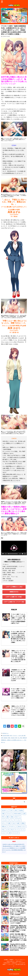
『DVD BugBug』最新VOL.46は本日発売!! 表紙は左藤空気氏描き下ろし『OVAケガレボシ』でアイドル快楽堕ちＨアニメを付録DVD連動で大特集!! (18, 928)
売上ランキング (14, 829)
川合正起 (13, 737)
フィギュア (18, 820)
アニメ (11, 820)
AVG (11, 735)
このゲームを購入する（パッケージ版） (14, 602)
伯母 (24, 735)
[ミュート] (22, 553)
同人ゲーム (17, 816)
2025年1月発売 (6, 735)
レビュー (4, 832)
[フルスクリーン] (25, 553)
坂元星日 (6, 737)
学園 (3, 813)
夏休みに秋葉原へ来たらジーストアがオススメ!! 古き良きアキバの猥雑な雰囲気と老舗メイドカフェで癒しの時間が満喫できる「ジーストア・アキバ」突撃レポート (18, 894)
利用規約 (11, 959)
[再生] (3, 553)
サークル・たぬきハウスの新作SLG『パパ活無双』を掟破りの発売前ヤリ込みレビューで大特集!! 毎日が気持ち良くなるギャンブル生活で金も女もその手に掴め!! (18, 903)
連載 (8, 816)
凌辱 (24, 813)
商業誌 (23, 823)
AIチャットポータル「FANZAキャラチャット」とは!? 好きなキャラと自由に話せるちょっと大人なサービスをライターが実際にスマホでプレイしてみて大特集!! (18, 886)
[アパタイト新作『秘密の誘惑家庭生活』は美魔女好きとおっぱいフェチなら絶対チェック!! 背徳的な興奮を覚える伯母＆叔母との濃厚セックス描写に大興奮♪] (15, 726)
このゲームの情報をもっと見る (14, 586)
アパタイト (15, 735)
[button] (14, 548)
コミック (22, 829)
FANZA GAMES (17, 813)
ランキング (9, 813)
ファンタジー (5, 820)
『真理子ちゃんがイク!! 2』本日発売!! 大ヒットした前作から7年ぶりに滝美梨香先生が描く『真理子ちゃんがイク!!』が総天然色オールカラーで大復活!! (18, 920)
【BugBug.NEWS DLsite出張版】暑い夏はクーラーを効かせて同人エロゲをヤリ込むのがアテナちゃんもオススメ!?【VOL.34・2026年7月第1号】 (18, 947)
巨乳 (16, 737)
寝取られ (4, 826)
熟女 (21, 737)
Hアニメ (4, 823)
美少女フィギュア (22, 826)
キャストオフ (16, 832)
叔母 (2, 737)
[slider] (13, 553)
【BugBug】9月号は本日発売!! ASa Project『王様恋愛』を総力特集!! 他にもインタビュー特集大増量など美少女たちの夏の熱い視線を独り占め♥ (18, 869)
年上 (19, 737)
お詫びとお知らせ (10, 961)
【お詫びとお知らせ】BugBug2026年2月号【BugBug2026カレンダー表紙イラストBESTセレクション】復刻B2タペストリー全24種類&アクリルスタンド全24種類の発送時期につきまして (14, 848)
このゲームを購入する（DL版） (14, 597)
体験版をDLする (14, 591)
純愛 (18, 823)
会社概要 (6, 959)
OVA (14, 823)
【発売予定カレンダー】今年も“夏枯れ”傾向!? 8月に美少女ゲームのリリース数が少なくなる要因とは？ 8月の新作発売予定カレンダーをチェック (18, 877)
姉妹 (9, 737)
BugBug (21, 810)
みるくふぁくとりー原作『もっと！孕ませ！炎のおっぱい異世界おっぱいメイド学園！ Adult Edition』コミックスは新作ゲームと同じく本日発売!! (18, 911)
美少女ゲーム (5, 733)
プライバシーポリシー (19, 959)
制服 (12, 816)
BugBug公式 (14, 962)
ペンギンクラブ (10, 964)
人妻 (9, 832)
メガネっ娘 (20, 735)
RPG (3, 816)
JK (8, 829)
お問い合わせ (18, 961)
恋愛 (9, 823)
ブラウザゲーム (12, 826)
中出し (3, 829)
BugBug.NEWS (7, 962)
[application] (14, 548)
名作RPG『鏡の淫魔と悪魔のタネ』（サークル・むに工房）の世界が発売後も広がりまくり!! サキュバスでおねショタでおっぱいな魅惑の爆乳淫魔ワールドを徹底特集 (18, 937)
